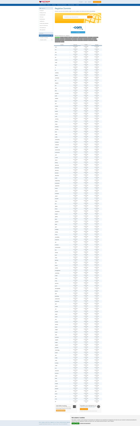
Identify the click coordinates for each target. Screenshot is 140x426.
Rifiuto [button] (77, 423)
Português (81, 1)
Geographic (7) (74, 38)
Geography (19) (80, 38)
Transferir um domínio (44, 37)
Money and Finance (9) (68, 40)
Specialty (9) (70, 37)
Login (86, 1)
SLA (55, 422)
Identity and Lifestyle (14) (87, 38)
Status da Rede (71, 4)
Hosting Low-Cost (43, 12)
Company (43, 422)
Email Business (42, 19)
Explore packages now (61, 410)
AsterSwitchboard (43, 27)
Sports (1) (95, 40)
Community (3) (95, 37)
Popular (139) (57, 37)
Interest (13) (94, 38)
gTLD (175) (62, 37)
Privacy (57, 422)
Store (48, 4)
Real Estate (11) (80, 40)
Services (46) (86, 40)
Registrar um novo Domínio (45, 35)
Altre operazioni (42, 29)
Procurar (90, 17)
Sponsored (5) (75, 37)
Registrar (89, 1)
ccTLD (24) (66, 37)
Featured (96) (62, 38)
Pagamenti (52, 422)
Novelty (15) (75, 40)
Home (40, 422)
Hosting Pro (42, 10)
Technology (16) (57, 41)
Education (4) (57, 38)
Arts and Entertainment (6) (83, 37)
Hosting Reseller (42, 14)
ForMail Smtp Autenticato (44, 23)
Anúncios (54, 4)
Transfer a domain (84, 409)
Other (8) (62, 41)
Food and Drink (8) (68, 38)
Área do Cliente (43, 4)
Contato (77, 4)
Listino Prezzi (47, 422)
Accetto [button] (73, 423)
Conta (98, 4)
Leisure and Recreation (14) (59, 40)
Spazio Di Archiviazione (44, 25)
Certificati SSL (42, 21)
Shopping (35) (90, 40)
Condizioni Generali (62, 422)
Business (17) (90, 37)
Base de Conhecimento (61, 4)
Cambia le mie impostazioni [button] (85, 423)
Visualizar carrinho (97, 1)
